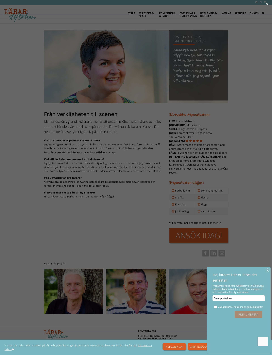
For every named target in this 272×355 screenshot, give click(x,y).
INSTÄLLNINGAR (174, 346)
